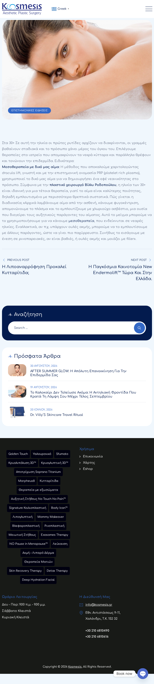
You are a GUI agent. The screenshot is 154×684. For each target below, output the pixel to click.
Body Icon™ (59, 507)
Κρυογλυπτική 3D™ (54, 462)
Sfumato (62, 453)
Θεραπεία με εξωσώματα (38, 489)
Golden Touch (18, 453)
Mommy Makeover (50, 516)
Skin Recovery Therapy (25, 570)
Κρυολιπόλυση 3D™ (22, 462)
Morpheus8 (26, 480)
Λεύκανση (60, 543)
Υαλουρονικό (42, 453)
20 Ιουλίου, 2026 (41, 409)
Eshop (88, 469)
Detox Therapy (57, 570)
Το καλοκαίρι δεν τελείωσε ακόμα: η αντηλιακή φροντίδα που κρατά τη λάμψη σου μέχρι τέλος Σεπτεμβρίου (83, 394)
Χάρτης (89, 462)
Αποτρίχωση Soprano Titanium (38, 471)
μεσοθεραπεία (81, 221)
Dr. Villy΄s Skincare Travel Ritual (56, 415)
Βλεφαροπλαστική (26, 525)
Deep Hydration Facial (38, 579)
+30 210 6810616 (96, 636)
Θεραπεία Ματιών (38, 561)
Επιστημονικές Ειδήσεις (29, 110)
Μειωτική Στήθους (22, 534)
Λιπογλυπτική (22, 516)
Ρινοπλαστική (54, 525)
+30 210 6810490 (97, 630)
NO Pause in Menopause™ (28, 543)
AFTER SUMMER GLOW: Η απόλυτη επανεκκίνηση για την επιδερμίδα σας (78, 373)
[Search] (139, 327)
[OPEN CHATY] (142, 673)
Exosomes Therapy (54, 534)
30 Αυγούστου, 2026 (43, 366)
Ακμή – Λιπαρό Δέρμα (38, 552)
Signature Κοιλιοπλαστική (27, 507)
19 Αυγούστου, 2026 (43, 387)
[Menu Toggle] (148, 9)
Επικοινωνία (93, 456)
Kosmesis (75, 666)
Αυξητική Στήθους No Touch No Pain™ (38, 498)
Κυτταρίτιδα (49, 480)
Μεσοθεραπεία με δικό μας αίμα (30, 167)
